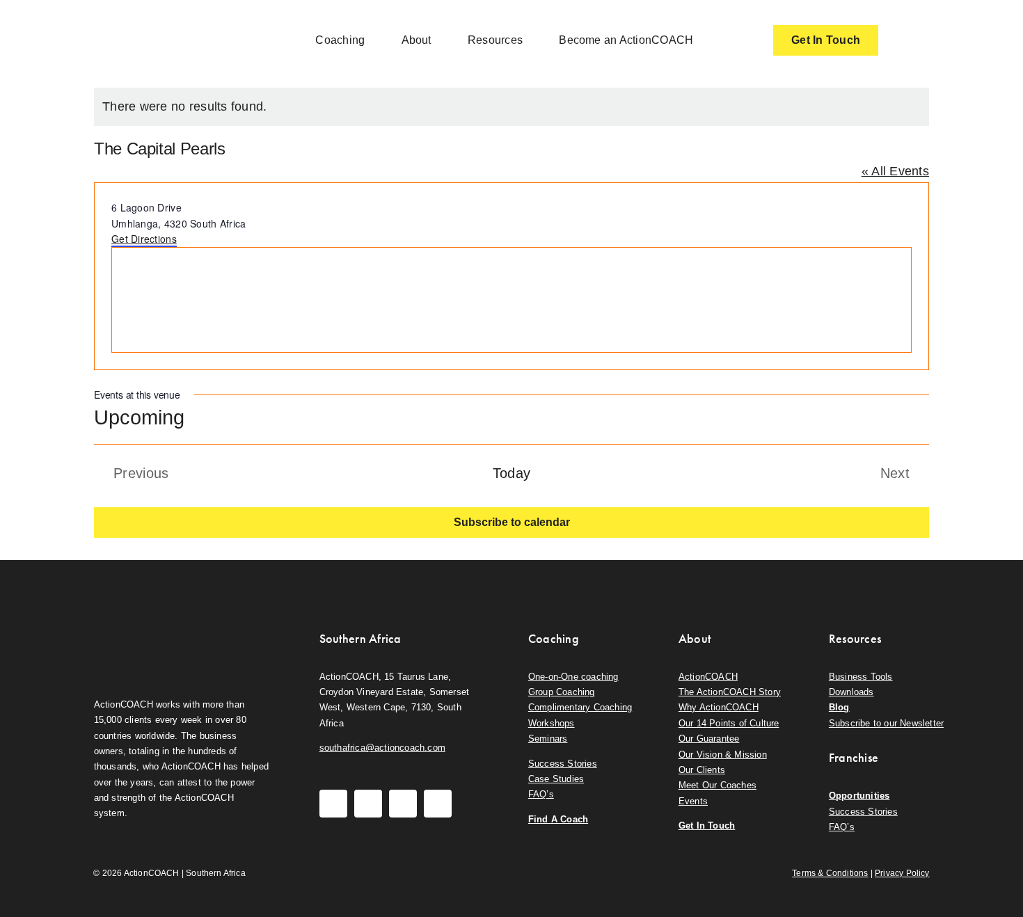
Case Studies (556, 779)
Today (512, 473)
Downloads (851, 692)
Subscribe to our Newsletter (886, 723)
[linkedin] (438, 804)
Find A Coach (558, 819)
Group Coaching (561, 692)
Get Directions (144, 239)
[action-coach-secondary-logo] (163, 628)
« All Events (895, 171)
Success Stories (562, 763)
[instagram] (368, 804)
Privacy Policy (902, 873)
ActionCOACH (708, 676)
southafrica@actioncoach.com (382, 747)
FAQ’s (541, 794)
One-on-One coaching (573, 676)
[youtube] (403, 804)
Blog (839, 707)
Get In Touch (707, 825)
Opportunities (859, 795)
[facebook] (333, 804)
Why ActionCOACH (719, 707)
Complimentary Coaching (580, 707)
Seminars (548, 738)
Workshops (551, 723)
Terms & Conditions (830, 873)
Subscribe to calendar (512, 522)
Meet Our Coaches (717, 785)
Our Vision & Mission (723, 754)
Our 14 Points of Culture (729, 723)
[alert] (511, 107)
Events (693, 801)
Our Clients (702, 770)
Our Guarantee (709, 738)
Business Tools (861, 676)
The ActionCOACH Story (730, 692)
